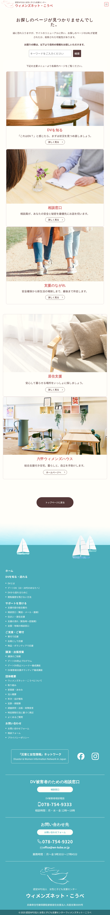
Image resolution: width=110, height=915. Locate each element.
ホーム (9, 570)
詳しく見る (53, 141)
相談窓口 (55, 789)
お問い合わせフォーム (55, 832)
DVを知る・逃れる (16, 576)
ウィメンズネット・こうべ (34, 5)
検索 (77, 53)
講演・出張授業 (14, 652)
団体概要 (10, 676)
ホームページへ (53, 472)
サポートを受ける (16, 603)
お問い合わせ (13, 723)
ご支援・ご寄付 (14, 632)
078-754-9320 (57, 841)
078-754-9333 (56, 804)
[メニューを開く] (106, 4)
